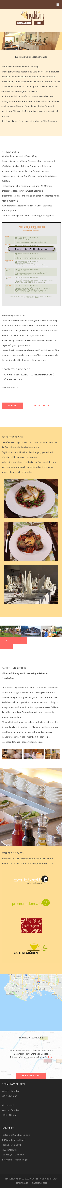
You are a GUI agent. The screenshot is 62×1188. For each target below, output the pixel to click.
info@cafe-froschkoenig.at (15, 1159)
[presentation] (7, 640)
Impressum (21, 1183)
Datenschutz (41, 405)
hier (50, 1057)
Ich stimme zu (31, 1076)
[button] (6, 646)
